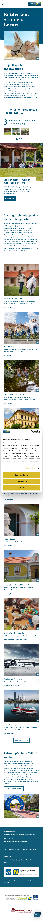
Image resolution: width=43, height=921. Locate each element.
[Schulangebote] (21, 286)
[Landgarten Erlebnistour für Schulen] (21, 619)
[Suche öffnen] (11, 4)
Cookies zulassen (21, 475)
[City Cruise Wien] (21, 712)
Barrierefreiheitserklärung (12, 860)
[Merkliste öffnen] (9, 4)
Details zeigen (30, 468)
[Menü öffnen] (2, 4)
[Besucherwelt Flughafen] (21, 665)
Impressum (33, 860)
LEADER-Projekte (9, 863)
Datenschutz (25, 860)
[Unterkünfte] (7, 4)
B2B (10, 856)
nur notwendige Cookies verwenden (21, 488)
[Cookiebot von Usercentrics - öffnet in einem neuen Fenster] (30, 431)
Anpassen (20, 481)
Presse (6, 856)
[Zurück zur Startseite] (34, 4)
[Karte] (6, 4)
